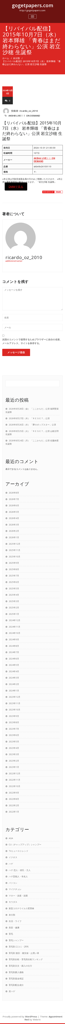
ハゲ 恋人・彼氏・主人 (20, 870)
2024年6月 (14, 658)
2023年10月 (14, 709)
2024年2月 (14, 684)
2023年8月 (14, 722)
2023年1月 (14, 767)
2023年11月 (14, 703)
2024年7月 (14, 652)
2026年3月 (14, 524)
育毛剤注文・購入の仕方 (20, 965)
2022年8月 (14, 798)
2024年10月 (14, 633)
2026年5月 (14, 511)
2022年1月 (14, 811)
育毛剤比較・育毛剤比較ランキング (26, 959)
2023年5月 (14, 741)
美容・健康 (14, 927)
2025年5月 (14, 588)
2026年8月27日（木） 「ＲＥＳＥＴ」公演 (29, 418)
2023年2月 (14, 760)
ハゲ (11, 863)
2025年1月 (14, 614)
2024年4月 (14, 671)
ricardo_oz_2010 (29, 110)
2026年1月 (14, 537)
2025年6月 (14, 582)
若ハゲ (12, 991)
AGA (11, 838)
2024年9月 (14, 639)
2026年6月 (14, 505)
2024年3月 (14, 677)
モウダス (13, 901)
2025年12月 (14, 543)
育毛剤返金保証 (16, 978)
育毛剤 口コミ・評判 (18, 946)
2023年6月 (14, 735)
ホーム (5, 58)
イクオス (13, 857)
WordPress (31, 1016)
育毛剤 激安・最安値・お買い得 (24, 953)
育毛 (11, 933)
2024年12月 (14, 620)
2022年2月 (14, 805)
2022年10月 (14, 786)
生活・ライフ (15, 921)
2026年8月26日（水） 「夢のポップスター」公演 (32, 424)
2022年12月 (14, 773)
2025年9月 (14, 562)
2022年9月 (14, 792)
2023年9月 (14, 716)
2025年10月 (14, 556)
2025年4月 (14, 594)
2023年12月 (14, 696)
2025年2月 (14, 607)
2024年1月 (14, 690)
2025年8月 (14, 569)
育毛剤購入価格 (16, 972)
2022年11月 (14, 779)
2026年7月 (14, 499)
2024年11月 (14, 626)
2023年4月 (14, 748)
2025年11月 (14, 550)
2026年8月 (14, 492)
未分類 (16, 58)
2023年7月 (14, 728)
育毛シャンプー (16, 940)
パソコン (13, 882)
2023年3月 (14, 754)
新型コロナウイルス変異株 (21, 908)
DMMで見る (16, 186)
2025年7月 (14, 575)
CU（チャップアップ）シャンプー (25, 844)
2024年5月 (14, 664)
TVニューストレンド (18, 851)
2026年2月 (14, 530)
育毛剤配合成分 (16, 985)
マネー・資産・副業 (18, 895)
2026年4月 (14, 518)
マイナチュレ (15, 889)
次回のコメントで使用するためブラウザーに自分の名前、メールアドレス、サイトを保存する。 (32, 341)
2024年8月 (14, 645)
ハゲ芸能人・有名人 (18, 876)
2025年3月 (14, 601)
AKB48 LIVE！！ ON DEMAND (24, 115)
